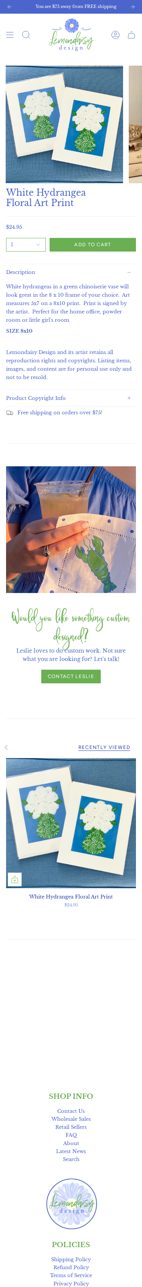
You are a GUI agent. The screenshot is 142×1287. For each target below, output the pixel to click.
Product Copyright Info (36, 398)
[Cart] (131, 34)
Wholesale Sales (71, 1119)
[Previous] (9, 6)
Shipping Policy (71, 1259)
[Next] (132, 6)
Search (71, 1159)
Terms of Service (71, 1275)
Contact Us (71, 1111)
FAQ (71, 1135)
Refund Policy (71, 1267)
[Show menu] (9, 34)
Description (20, 272)
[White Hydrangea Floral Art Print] (71, 823)
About (71, 1143)
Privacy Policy (71, 1284)
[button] (26, 34)
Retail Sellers (71, 1127)
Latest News (71, 1151)
